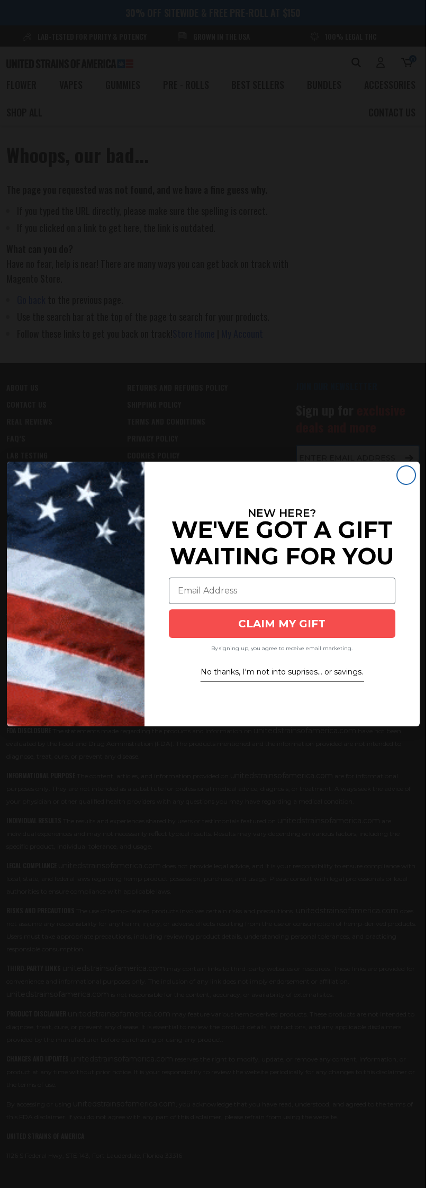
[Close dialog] (406, 475)
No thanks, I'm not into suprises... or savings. (282, 672)
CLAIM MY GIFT (282, 623)
